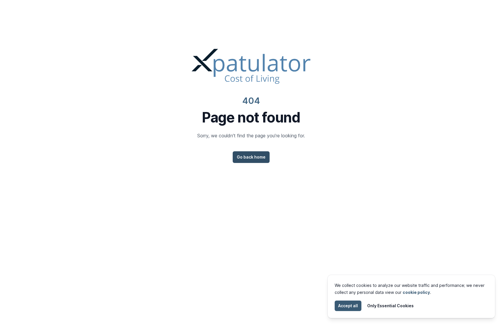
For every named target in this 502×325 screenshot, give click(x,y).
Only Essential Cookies (390, 305)
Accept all (348, 305)
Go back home (251, 156)
